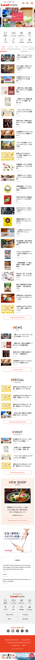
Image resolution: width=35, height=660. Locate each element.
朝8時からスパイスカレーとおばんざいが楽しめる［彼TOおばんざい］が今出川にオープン (17, 509)
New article (3, 48)
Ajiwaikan (31, 47)
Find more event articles (17, 472)
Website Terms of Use (25, 642)
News (17, 47)
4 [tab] (18, 28)
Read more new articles (17, 317)
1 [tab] (13, 28)
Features (10, 47)
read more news (17, 370)
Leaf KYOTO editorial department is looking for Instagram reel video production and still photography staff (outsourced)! (17, 567)
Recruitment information (13, 642)
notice (5, 574)
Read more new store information (17, 520)
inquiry (24, 645)
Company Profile (25, 640)
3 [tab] (16, 28)
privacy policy (15, 645)
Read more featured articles (17, 422)
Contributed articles (24, 48)
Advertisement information (12, 640)
